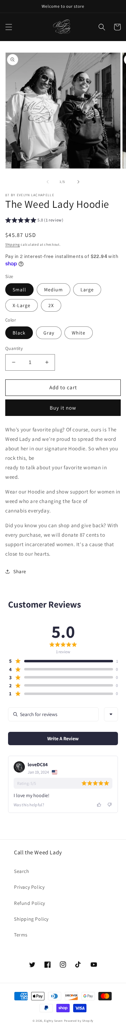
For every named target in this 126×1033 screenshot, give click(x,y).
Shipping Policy (31, 919)
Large (87, 289)
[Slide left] (47, 182)
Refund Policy (29, 903)
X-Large (21, 305)
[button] (8, 27)
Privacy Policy (29, 887)
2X (51, 305)
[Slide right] (78, 182)
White (78, 333)
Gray (48, 333)
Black (19, 333)
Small (19, 289)
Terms (21, 935)
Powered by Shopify (79, 1020)
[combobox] (111, 714)
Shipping (12, 244)
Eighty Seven (54, 1020)
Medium (53, 289)
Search (21, 871)
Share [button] (19, 571)
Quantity (14, 348)
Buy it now (63, 407)
